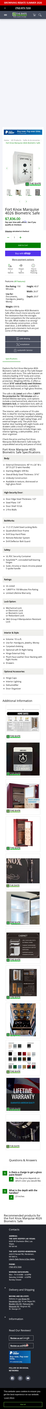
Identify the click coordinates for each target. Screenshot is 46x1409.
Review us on (16, 1338)
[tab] (11, 359)
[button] (34, 15)
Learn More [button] (9, 1398)
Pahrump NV (28, 1304)
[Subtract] (8, 237)
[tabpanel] (23, 785)
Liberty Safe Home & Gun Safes (22, 1259)
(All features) (19, 281)
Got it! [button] (23, 1404)
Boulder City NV (15, 1304)
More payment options (23, 259)
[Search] (40, 15)
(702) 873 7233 (15, 1267)
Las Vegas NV (23, 1298)
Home (6, 140)
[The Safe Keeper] (19, 15)
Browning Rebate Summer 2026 (23, 2)
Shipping (8, 231)
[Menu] (5, 15)
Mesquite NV (14, 1306)
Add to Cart (23, 245)
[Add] (20, 237)
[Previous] (7, 168)
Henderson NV (15, 1301)
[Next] (39, 168)
